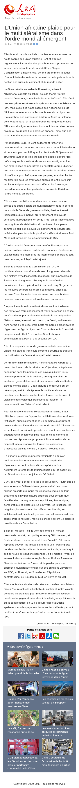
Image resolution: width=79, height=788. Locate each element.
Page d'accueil (12, 18)
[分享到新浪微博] (35, 636)
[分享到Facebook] (21, 636)
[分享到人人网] (49, 636)
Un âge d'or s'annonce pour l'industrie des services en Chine (21, 702)
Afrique (27, 18)
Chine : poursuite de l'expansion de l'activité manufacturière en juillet (56, 761)
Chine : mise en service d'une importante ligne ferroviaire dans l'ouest (55, 673)
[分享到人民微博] (42, 636)
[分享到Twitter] (28, 636)
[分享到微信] (56, 636)
